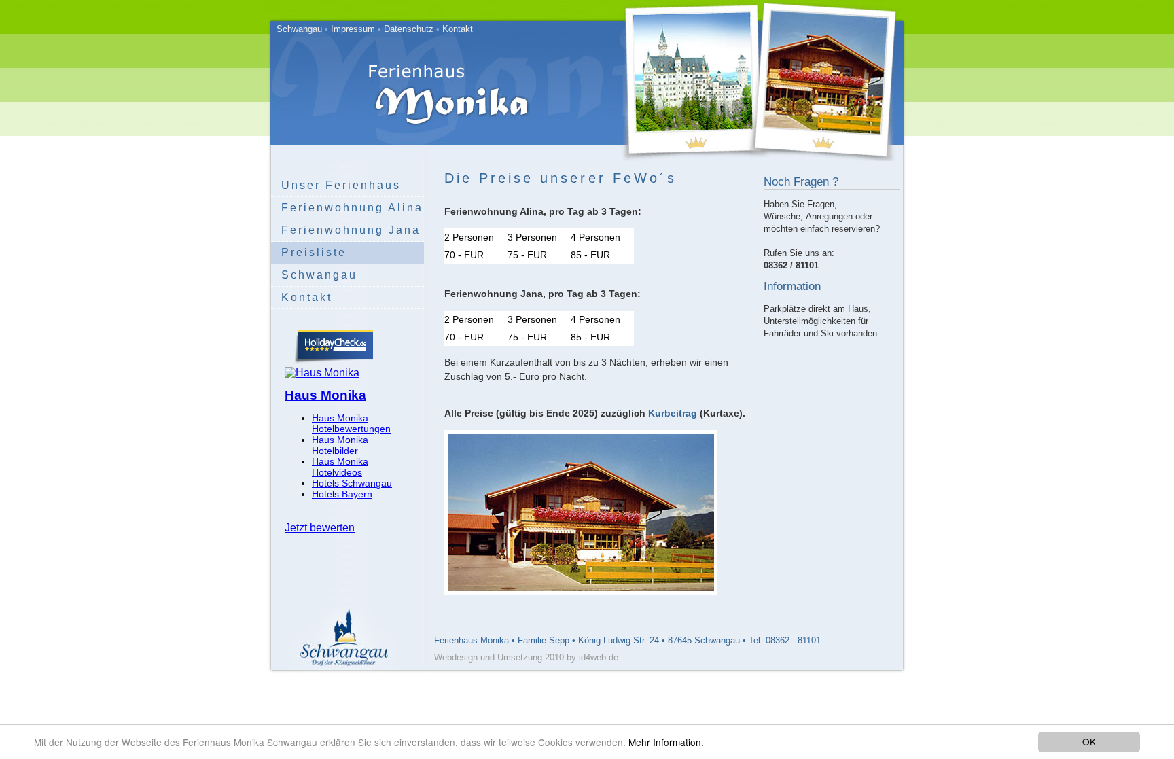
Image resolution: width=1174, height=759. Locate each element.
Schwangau (299, 29)
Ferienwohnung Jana (351, 230)
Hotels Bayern (342, 494)
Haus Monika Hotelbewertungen (351, 423)
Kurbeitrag (672, 413)
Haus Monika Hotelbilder (340, 445)
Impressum (353, 29)
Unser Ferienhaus (341, 185)
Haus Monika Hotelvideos (340, 467)
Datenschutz (408, 29)
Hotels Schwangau (352, 483)
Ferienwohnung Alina (352, 207)
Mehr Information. (666, 742)
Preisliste (313, 252)
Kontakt (457, 29)
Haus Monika (325, 395)
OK (1089, 741)
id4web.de (598, 657)
